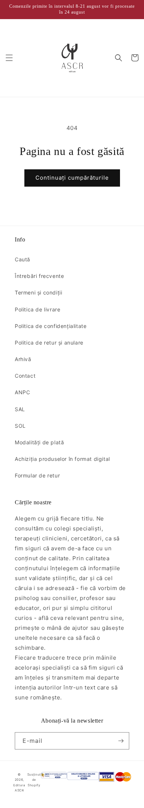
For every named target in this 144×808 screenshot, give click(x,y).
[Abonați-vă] (121, 740)
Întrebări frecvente (39, 276)
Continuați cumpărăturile (72, 177)
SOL (20, 426)
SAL (20, 409)
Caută (22, 259)
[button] (9, 58)
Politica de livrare (37, 309)
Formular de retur (37, 475)
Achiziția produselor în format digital (62, 459)
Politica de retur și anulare (49, 342)
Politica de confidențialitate (50, 326)
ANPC (22, 392)
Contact (25, 376)
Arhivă (23, 359)
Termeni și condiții (38, 292)
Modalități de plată (39, 442)
